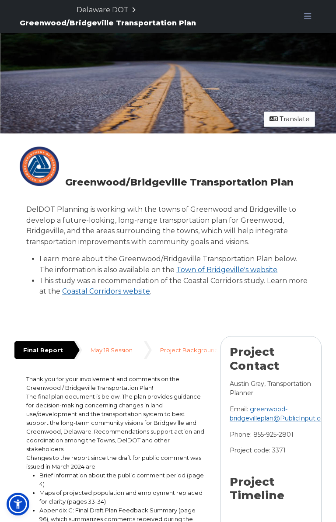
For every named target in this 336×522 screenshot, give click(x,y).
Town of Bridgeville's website (226, 270)
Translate (294, 119)
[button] (18, 504)
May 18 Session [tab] (112, 350)
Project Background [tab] (189, 350)
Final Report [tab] (43, 350)
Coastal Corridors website (106, 291)
